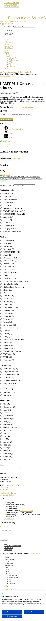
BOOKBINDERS (11, 252)
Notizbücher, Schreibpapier (15, 208)
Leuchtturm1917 (10, 307)
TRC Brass (9, 354)
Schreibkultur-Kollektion (13, 339)
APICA (7, 243)
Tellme (7, 342)
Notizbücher (8, 565)
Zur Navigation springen (8, 72)
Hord (6, 293)
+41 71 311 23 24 (12, 485)
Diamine (8, 264)
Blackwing (8, 249)
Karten (7, 223)
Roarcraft (7, 322)
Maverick (8, 313)
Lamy (7, 304)
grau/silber (8, 419)
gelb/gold (8, 416)
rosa (6, 436)
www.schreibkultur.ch (8, 495)
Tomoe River (9, 345)
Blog (10, 582)
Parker (6, 331)
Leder (7, 220)
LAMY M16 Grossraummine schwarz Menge (16, 115)
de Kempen (9, 302)
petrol (7, 430)
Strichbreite (4, 107)
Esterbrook (8, 267)
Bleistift (8, 377)
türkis (7, 445)
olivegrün (8, 424)
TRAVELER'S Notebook (14, 211)
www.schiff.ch (5, 489)
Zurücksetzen (28, 107)
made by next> (36, 554)
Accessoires (9, 196)
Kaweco (8, 299)
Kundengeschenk (10, 5)
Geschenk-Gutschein (11, 3)
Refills (7, 74)
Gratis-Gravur (9, 519)
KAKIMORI (9, 296)
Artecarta (8, 246)
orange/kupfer (10, 427)
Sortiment (11, 76)
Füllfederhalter (10, 369)
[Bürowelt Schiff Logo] (13, 22)
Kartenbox (8, 226)
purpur (7, 451)
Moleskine (8, 319)
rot (6, 439)
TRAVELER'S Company (14, 351)
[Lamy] (5, 141)
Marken (7, 557)
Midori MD (9, 316)
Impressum (8, 550)
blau (6, 404)
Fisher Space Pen (10, 278)
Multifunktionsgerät (11, 380)
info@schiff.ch (5, 487)
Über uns (12, 584)
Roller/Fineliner (11, 375)
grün (6, 422)
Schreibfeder (9, 383)
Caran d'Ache (10, 258)
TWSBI (7, 357)
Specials (7, 573)
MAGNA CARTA (11, 310)
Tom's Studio (9, 348)
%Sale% (8, 194)
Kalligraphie (9, 229)
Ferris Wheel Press (11, 272)
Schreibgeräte (10, 199)
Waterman (8, 360)
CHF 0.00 (8, 34)
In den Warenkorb (6, 119)
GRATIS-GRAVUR (11, 7)
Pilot (6, 337)
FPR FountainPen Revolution (15, 281)
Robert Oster (9, 325)
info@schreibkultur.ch (8, 493)
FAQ (6, 544)
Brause (7, 255)
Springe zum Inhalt (24, 72)
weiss (6, 459)
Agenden (8, 217)
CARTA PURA (10, 261)
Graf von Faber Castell (13, 287)
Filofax (7, 275)
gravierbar (9, 392)
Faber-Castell (9, 269)
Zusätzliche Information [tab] (12, 145)
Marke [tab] (6, 147)
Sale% (6, 571)
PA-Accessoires (10, 328)
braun (7, 410)
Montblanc (9, 240)
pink (6, 433)
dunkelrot (8, 413)
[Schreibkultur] (23, 20)
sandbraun (8, 457)
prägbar (7, 395)
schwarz (8, 442)
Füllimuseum (13, 578)
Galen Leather (10, 284)
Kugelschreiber (17, 158)
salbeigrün (8, 454)
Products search (8, 26)
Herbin (7, 290)
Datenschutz (8, 548)
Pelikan (7, 334)
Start (1, 74)
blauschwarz (9, 407)
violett (7, 448)
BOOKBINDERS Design (14, 214)
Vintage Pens (9, 202)
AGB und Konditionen (12, 546)
